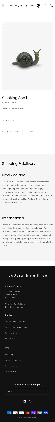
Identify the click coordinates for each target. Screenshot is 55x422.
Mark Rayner (9, 103)
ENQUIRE (6, 121)
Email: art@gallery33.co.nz (16, 327)
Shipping (9, 355)
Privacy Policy (11, 371)
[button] (3, 5)
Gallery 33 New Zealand (29, 417)
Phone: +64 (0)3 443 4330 (16, 322)
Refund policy (11, 339)
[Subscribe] (47, 392)
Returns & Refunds (13, 360)
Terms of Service (12, 333)
